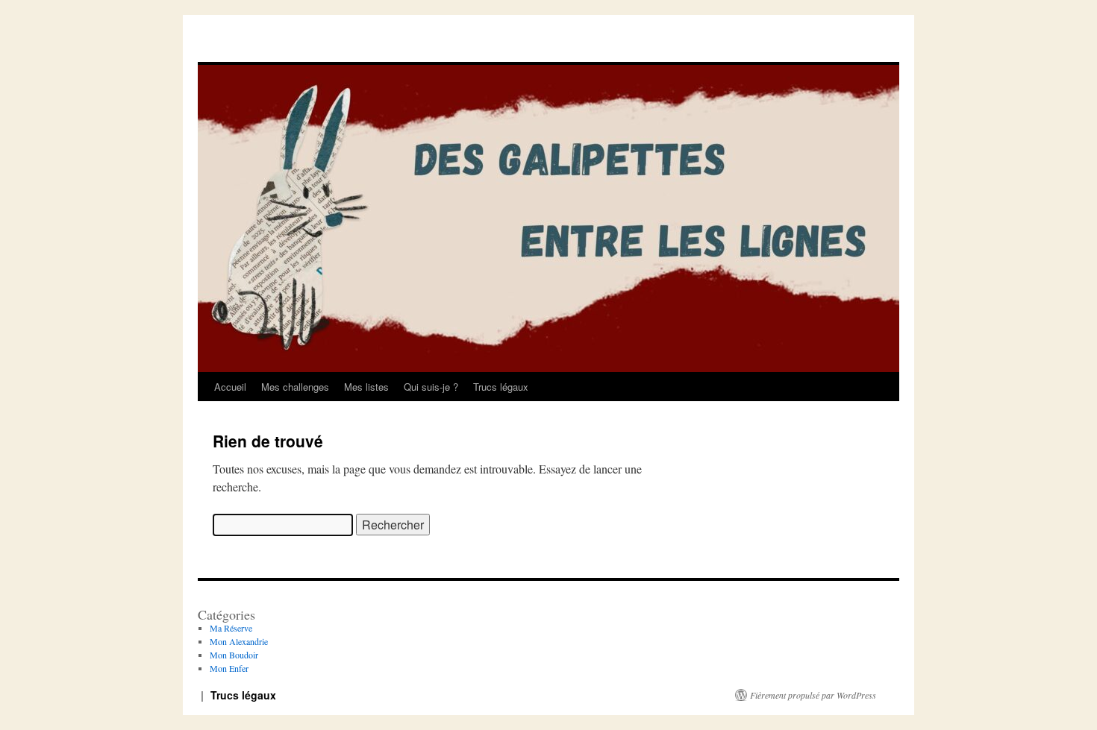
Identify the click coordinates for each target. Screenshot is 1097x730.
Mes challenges (295, 387)
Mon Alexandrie (239, 641)
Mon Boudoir (234, 655)
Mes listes (366, 387)
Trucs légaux (500, 387)
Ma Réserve (231, 628)
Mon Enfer (229, 668)
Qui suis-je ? (431, 387)
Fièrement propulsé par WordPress (813, 695)
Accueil (230, 387)
